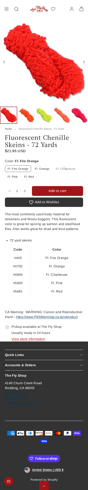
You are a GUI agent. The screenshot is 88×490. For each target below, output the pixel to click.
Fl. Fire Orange (18, 168)
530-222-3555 (15, 398)
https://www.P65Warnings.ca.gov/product (47, 317)
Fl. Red (29, 176)
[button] (6, 9)
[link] (72, 9)
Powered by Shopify (44, 479)
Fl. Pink (13, 176)
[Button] (4, 62)
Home (8, 128)
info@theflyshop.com (21, 402)
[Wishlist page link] (53, 9)
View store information (28, 339)
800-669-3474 (15, 393)
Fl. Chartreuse (67, 169)
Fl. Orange (42, 168)
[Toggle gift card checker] (8, 481)
